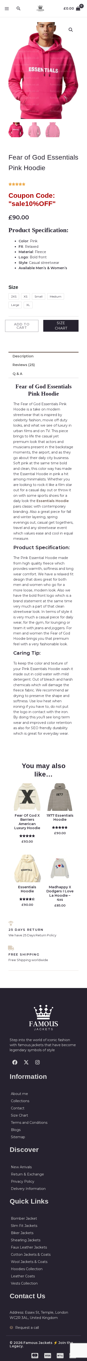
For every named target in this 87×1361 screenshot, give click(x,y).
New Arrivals (21, 1167)
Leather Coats (23, 1276)
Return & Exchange (27, 1174)
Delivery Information (28, 1189)
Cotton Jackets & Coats (31, 1254)
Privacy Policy (22, 1181)
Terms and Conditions (29, 1122)
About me (19, 1094)
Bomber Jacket (24, 1218)
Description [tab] (23, 356)
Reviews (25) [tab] (24, 365)
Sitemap (18, 1137)
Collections (20, 1101)
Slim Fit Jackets (24, 1226)
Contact (17, 1108)
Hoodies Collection (27, 1269)
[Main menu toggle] (7, 8)
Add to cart (21, 326)
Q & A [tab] (17, 374)
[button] (18, 9)
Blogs (16, 1130)
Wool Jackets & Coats (29, 1262)
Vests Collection (24, 1283)
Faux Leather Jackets (29, 1247)
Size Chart (19, 1115)
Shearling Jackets (25, 1240)
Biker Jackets (22, 1233)
